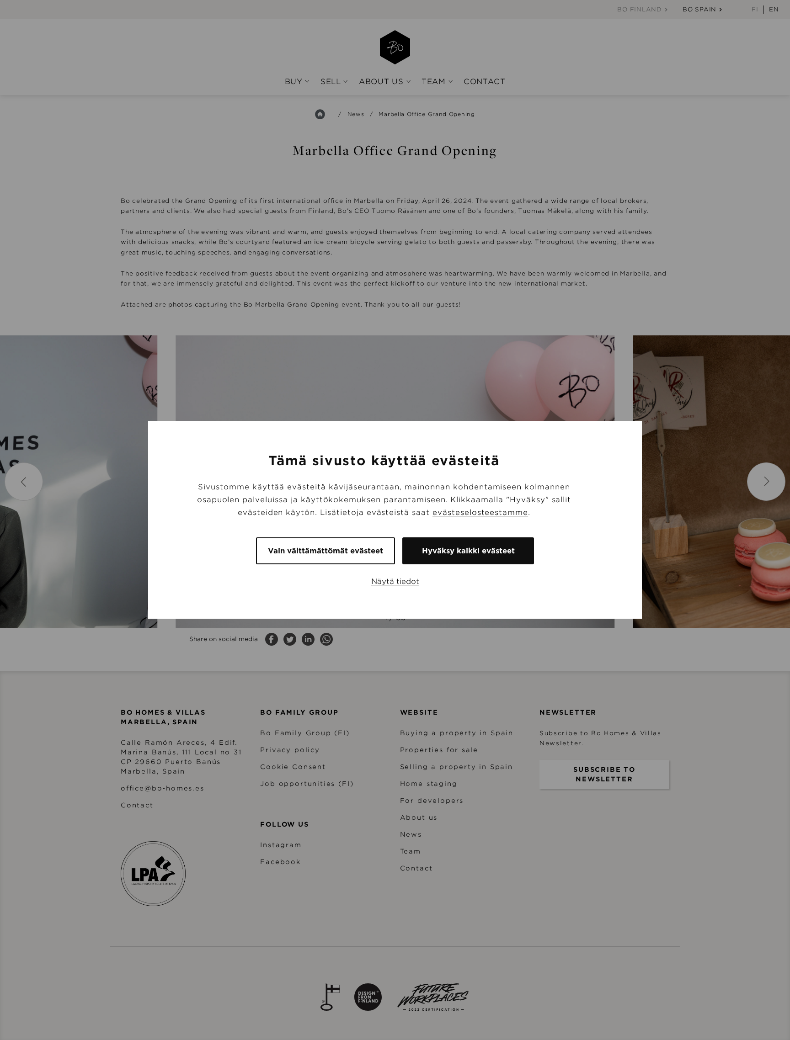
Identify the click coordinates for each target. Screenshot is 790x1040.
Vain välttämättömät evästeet (325, 551)
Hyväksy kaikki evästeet (468, 551)
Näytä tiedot (395, 582)
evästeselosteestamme (480, 513)
